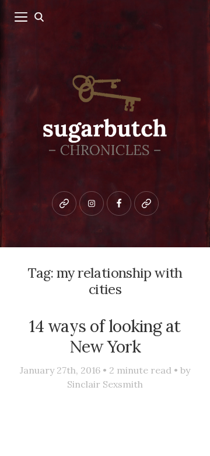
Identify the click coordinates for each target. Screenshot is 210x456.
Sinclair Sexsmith (105, 384)
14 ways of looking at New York (104, 336)
